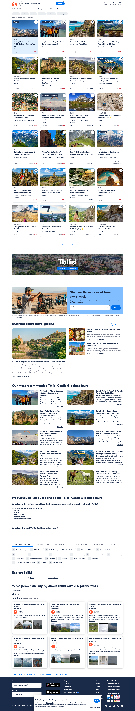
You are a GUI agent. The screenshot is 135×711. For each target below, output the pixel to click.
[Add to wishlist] (36, 22)
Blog (97, 689)
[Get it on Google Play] (53, 685)
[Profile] (120, 2)
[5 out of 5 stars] (30, 608)
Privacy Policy (68, 689)
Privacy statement (17, 317)
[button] (25, 37)
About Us (98, 683)
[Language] (112, 2)
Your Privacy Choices (70, 692)
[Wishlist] (105, 2)
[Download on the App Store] (53, 692)
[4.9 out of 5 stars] (17, 598)
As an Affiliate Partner (113, 689)
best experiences (53, 578)
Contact (66, 683)
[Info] (35, 17)
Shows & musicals (19, 516)
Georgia (20, 674)
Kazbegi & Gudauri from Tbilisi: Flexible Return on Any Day (67, 639)
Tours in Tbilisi (46, 674)
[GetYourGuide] (14, 4)
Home (14, 674)
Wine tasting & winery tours (22, 518)
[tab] (22, 544)
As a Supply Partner (113, 683)
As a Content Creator (113, 686)
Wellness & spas (19, 514)
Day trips (16, 510)
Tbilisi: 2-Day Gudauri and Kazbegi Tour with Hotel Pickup (65, 605)
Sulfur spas (17, 512)
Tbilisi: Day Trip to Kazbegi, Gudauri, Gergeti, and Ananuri (29, 605)
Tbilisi (32, 578)
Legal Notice (67, 686)
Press (97, 692)
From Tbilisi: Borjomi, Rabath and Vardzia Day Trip (105, 638)
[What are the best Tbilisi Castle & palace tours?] (121, 528)
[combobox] (37, 4)
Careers (98, 686)
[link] (25, 37)
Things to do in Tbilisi (32, 674)
